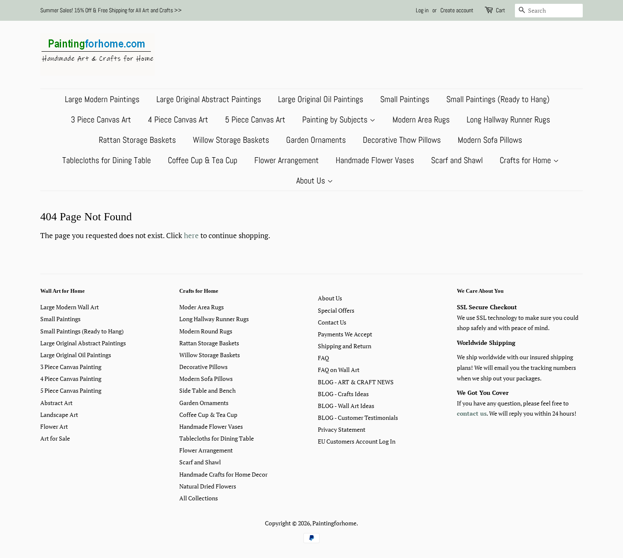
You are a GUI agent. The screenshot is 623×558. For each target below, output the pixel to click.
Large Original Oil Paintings (320, 99)
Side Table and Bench (207, 390)
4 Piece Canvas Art (178, 119)
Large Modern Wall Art (69, 307)
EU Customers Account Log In (356, 441)
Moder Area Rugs (201, 307)
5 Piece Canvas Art (255, 119)
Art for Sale (55, 438)
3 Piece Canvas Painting (70, 367)
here (191, 235)
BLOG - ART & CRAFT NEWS (356, 382)
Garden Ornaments (316, 139)
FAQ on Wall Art (338, 370)
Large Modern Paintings (102, 99)
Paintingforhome (334, 523)
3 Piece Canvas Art (101, 119)
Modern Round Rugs (205, 331)
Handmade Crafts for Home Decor (223, 474)
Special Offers (336, 310)
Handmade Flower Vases (375, 160)
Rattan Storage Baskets (137, 139)
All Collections (198, 498)
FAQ (323, 358)
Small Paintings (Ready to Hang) (498, 99)
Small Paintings (404, 99)
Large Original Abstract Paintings (208, 99)
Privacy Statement (341, 429)
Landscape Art (59, 415)
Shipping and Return (344, 346)
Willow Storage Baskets (231, 139)
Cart (500, 10)
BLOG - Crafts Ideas (343, 394)
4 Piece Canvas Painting (70, 379)
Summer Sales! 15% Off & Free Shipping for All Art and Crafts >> (111, 10)
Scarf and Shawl (457, 160)
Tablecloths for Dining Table (106, 160)
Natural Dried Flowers (207, 486)
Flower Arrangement (286, 160)
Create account (456, 10)
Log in (422, 10)
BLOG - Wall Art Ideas (346, 406)
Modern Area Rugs (421, 119)
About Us (311, 180)
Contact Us (332, 322)
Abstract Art (56, 403)
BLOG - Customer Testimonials (358, 418)
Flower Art (54, 426)
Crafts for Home (526, 160)
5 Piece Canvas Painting (70, 390)
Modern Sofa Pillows (490, 139)
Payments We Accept (345, 334)
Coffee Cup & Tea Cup (202, 160)
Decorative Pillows (203, 367)
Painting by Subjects (336, 119)
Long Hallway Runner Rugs (508, 119)
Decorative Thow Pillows (402, 139)
